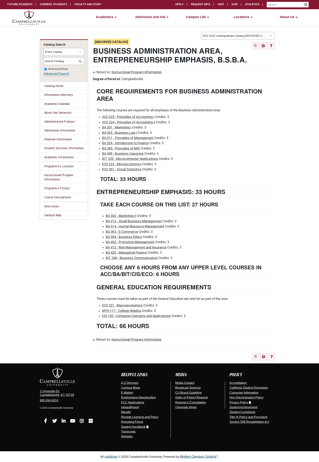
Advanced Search (56, 74)
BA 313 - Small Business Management (134, 221)
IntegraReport (130, 407)
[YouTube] (73, 421)
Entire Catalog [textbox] (53, 51)
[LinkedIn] (64, 421)
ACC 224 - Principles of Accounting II (128, 122)
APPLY (179, 4)
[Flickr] (91, 421)
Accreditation (238, 382)
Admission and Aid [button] (150, 17)
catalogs (111, 456)
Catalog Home (53, 86)
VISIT (221, 4)
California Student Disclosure (248, 387)
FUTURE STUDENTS (19, 4)
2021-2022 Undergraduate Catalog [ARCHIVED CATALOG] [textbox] (235, 35)
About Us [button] (287, 17)
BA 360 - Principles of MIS (121, 148)
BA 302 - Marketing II (121, 216)
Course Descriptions (57, 197)
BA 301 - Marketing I (116, 127)
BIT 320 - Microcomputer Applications (130, 159)
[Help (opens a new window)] (271, 45)
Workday (127, 436)
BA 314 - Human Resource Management (135, 226)
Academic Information (59, 157)
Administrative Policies (59, 121)
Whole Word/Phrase (58, 69)
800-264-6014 (49, 400)
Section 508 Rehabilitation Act (249, 421)
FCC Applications (132, 402)
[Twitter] (55, 421)
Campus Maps (130, 387)
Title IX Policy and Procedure (248, 417)
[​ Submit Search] (306, 4)
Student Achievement (243, 407)
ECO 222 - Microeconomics (122, 164)
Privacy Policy (238, 402)
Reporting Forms (132, 421)
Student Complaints (242, 412)
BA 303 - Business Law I (119, 133)
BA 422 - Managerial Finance (126, 252)
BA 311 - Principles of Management (128, 138)
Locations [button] (241, 17)
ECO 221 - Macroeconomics (122, 305)
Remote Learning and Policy (139, 417)
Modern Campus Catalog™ (199, 456)
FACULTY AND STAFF (87, 4)
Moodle (126, 412)
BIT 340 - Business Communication (131, 258)
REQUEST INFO (200, 4)
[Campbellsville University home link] (29, 17)
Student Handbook (133, 426)
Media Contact (184, 382)
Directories (51, 206)
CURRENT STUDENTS (53, 4)
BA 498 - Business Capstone (123, 153)
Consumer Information (243, 392)
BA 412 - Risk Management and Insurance (136, 247)
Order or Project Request (191, 397)
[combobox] (238, 36)
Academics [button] (104, 17)
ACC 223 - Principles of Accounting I (128, 117)
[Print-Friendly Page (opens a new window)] (263, 45)
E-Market (127, 392)
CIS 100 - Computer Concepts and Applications (136, 316)
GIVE (234, 4)
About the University (57, 112)
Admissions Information (60, 130)
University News (186, 407)
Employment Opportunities (138, 397)
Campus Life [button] (196, 17)
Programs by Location (58, 166)
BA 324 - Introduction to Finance (125, 143)
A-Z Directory (129, 382)
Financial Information (58, 139)
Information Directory (58, 95)
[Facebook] (45, 421)
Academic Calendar (57, 104)
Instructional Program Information (58, 177)
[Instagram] (82, 421)
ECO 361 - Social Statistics (121, 169)
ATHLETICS (252, 4)
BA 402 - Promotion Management (130, 242)
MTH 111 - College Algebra (121, 311)
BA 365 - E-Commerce (122, 232)
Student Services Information (64, 148)
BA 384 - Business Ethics (124, 237)
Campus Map (52, 215)
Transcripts (128, 431)
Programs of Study (57, 188)
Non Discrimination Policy (246, 397)
